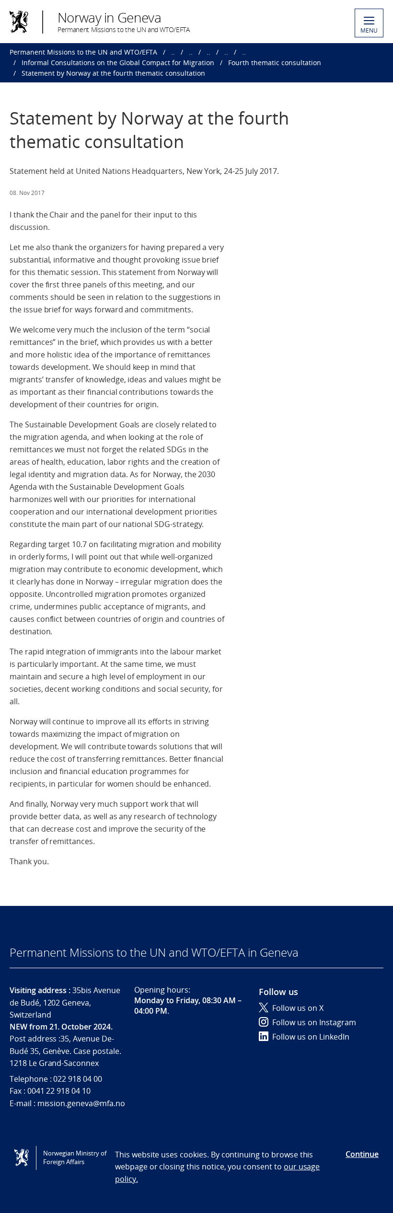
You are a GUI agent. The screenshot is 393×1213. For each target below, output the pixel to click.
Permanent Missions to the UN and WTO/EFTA (83, 52)
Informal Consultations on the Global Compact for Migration (118, 62)
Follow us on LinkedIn (310, 1036)
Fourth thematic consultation (274, 62)
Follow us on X (298, 1008)
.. (173, 52)
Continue (362, 1154)
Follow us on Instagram (314, 1022)
